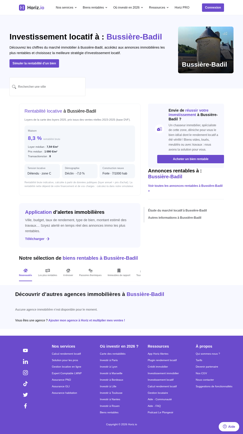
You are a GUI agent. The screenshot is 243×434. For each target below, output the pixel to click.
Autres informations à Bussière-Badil (174, 217)
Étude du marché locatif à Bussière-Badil (177, 210)
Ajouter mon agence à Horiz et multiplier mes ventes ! (86, 320)
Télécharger (34, 239)
